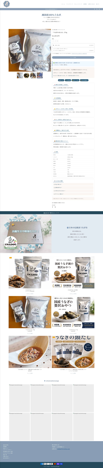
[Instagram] (99, 9)
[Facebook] (94, 9)
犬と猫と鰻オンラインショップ (58, 29)
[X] (97, 9)
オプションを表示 (30, 293)
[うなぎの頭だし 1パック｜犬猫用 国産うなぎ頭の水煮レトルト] (30, 352)
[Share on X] (55, 207)
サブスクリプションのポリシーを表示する (79, 53)
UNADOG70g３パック (30, 290)
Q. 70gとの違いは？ (58, 184)
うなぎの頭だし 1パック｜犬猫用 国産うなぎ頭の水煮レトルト (30, 369)
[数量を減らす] (53, 41)
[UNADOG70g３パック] (30, 272)
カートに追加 (30, 333)
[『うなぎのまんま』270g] (30, 312)
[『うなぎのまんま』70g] (73, 312)
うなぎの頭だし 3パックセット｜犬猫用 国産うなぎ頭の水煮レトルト (73, 369)
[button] (9, 50)
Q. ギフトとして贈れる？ (59, 194)
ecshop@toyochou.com (63, 449)
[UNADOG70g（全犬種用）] (73, 272)
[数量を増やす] (57, 41)
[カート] (97, 4)
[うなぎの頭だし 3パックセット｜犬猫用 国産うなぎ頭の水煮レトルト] (73, 352)
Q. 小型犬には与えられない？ (59, 190)
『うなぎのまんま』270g (30, 329)
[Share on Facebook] (52, 207)
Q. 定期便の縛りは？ (58, 187)
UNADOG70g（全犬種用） (73, 290)
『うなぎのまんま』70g (73, 329)
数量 (53, 38)
